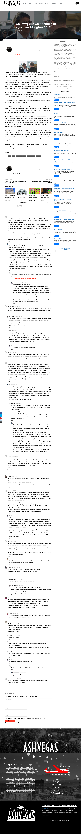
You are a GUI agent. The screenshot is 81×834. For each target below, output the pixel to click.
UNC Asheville (21, 791)
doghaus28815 (11, 306)
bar (8, 771)
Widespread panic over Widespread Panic (64, 219)
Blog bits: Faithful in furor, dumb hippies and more (64, 103)
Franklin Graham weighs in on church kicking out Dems (64, 112)
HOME (24, 3)
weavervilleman (12, 579)
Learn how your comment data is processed (34, 722)
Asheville (15, 767)
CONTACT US (62, 3)
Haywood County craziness (60, 210)
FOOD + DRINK (39, 3)
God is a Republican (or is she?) (61, 142)
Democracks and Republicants (61, 122)
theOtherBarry (12, 244)
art (8, 767)
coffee (16, 773)
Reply (9, 241)
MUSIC (47, 3)
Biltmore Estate (22, 771)
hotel (20, 780)
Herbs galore (57, 94)
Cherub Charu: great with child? (61, 150)
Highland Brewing (12, 780)
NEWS (30, 3)
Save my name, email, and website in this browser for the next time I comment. (25, 718)
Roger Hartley (11, 217)
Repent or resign (58, 179)
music (18, 784)
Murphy (10, 469)
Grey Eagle (10, 778)
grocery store (19, 778)
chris (10, 641)
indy (8, 352)
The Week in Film (11, 791)
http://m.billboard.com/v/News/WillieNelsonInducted (24, 278)
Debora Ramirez (11, 678)
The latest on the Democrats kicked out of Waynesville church (64, 160)
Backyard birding (58, 229)
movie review (11, 784)
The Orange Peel (30, 789)
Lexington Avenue (30, 780)
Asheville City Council (13, 769)
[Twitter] (40, 756)
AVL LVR (11, 330)
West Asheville (31, 791)
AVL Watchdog (7, 200)
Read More (56, 99)
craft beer (30, 773)
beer (13, 771)
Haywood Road (29, 778)
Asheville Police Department (29, 769)
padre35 (9, 476)
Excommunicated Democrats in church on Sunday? (64, 189)
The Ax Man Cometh (59, 132)
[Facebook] (34, 756)
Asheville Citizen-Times (26, 767)
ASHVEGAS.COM (45, 808)
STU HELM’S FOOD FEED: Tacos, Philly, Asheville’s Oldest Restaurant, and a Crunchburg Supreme (64, 58)
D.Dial (10, 559)
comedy (23, 773)
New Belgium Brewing (28, 784)
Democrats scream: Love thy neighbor (63, 169)
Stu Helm (55, 53)
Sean (9, 490)
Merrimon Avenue (11, 782)
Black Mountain (32, 771)
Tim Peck (10, 622)
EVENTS (54, 3)
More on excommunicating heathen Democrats (62, 200)
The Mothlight (19, 789)
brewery (10, 773)
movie (28, 782)
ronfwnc (9, 456)
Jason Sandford (16, 48)
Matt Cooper (12, 635)
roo (12, 666)
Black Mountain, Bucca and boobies (62, 238)
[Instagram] (47, 756)
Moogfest (21, 782)
